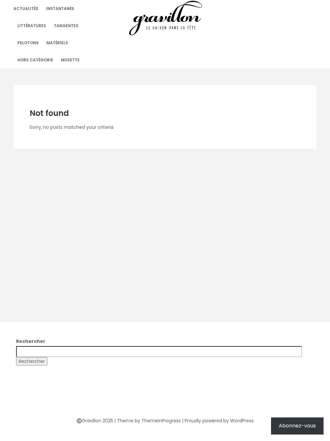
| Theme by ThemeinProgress (147, 420)
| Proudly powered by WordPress (218, 420)
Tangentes (66, 25)
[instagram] (176, 401)
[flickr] (153, 401)
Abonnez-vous (297, 425)
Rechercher (30, 341)
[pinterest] (165, 401)
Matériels (57, 43)
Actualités (26, 8)
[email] (188, 401)
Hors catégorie (35, 60)
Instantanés (60, 8)
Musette (70, 60)
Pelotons (28, 43)
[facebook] (141, 401)
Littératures (31, 25)
